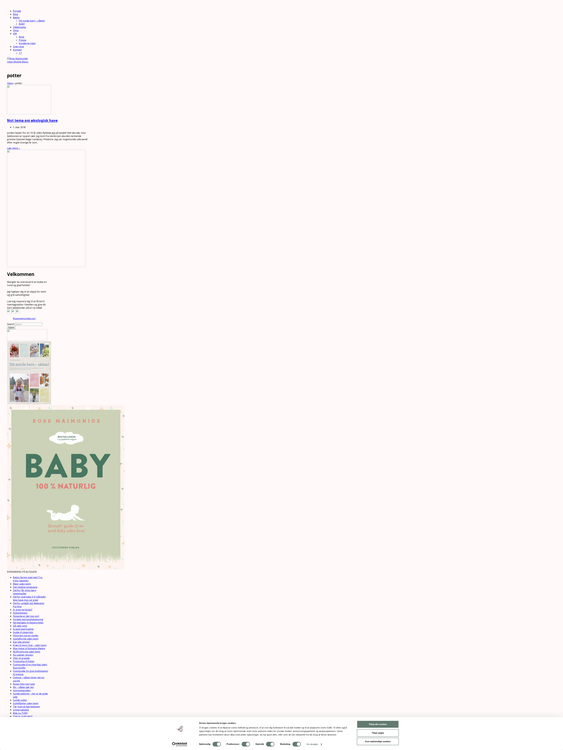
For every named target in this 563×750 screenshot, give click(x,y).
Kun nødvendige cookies (378, 741)
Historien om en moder (25, 635)
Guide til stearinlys (23, 632)
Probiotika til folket (23, 661)
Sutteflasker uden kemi (25, 703)
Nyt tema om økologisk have (32, 120)
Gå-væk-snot (20, 625)
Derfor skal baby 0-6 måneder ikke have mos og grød (29, 598)
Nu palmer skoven (23, 655)
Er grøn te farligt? (22, 609)
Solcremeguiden (22, 690)
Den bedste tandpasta (25, 587)
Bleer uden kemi (22, 583)
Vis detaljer (312, 744)
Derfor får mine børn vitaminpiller (24, 592)
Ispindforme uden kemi (25, 638)
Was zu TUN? (20, 713)
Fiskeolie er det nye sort (26, 616)
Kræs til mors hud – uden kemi (29, 645)
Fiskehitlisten (20, 613)
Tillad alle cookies (378, 724)
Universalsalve (21, 709)
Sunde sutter (20, 700)
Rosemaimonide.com (24, 318)
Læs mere (13, 148)
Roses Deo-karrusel (24, 684)
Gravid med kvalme (23, 629)
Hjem (10, 83)
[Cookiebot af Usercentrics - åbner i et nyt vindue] (180, 744)
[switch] (246, 744)
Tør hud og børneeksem (26, 706)
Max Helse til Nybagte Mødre (29, 648)
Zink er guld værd (22, 716)
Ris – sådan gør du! (23, 687)
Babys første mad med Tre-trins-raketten (28, 579)
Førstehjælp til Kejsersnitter (28, 622)
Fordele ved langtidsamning (28, 619)
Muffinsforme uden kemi (26, 651)
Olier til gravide (21, 658)
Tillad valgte (378, 733)
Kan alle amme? (21, 642)
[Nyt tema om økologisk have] (29, 113)
